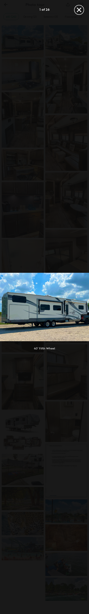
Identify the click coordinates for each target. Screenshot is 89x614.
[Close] (79, 10)
